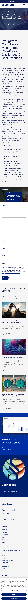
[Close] (26, 579)
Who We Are (4, 529)
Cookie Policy (10, 588)
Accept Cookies (14, 598)
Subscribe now (7, 519)
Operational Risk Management (8, 553)
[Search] (18, 1)
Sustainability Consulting (7, 560)
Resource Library (5, 566)
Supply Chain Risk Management (9, 558)
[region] (14, 589)
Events (3, 568)
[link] (7, 508)
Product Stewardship (6, 555)
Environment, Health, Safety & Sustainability (11, 550)
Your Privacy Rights (14, 590)
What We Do (4, 532)
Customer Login (13, 1)
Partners (3, 539)
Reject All (14, 594)
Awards (3, 537)
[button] (24, 5)
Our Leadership (5, 534)
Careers (3, 542)
